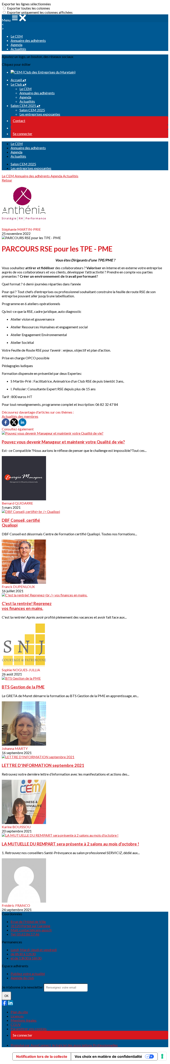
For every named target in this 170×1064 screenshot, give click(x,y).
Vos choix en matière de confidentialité (108, 1056)
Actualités (18, 49)
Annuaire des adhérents (28, 40)
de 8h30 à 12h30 (23, 954)
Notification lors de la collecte (41, 1056)
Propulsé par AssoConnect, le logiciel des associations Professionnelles (64, 1045)
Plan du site (19, 1012)
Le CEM (17, 36)
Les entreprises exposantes (39, 114)
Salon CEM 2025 (32, 110)
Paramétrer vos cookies (29, 1029)
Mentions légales (24, 1020)
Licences (17, 1016)
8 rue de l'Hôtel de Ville (28, 921)
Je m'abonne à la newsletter (23, 987)
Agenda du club (22, 978)
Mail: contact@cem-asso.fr (31, 930)
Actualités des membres (20, 416)
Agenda (16, 45)
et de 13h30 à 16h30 (26, 958)
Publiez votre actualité (28, 973)
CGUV (16, 1024)
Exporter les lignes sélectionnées (26, 4)
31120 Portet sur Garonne (30, 926)
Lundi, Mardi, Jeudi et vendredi (34, 950)
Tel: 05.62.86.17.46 (25, 934)
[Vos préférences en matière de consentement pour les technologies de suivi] (162, 1056)
